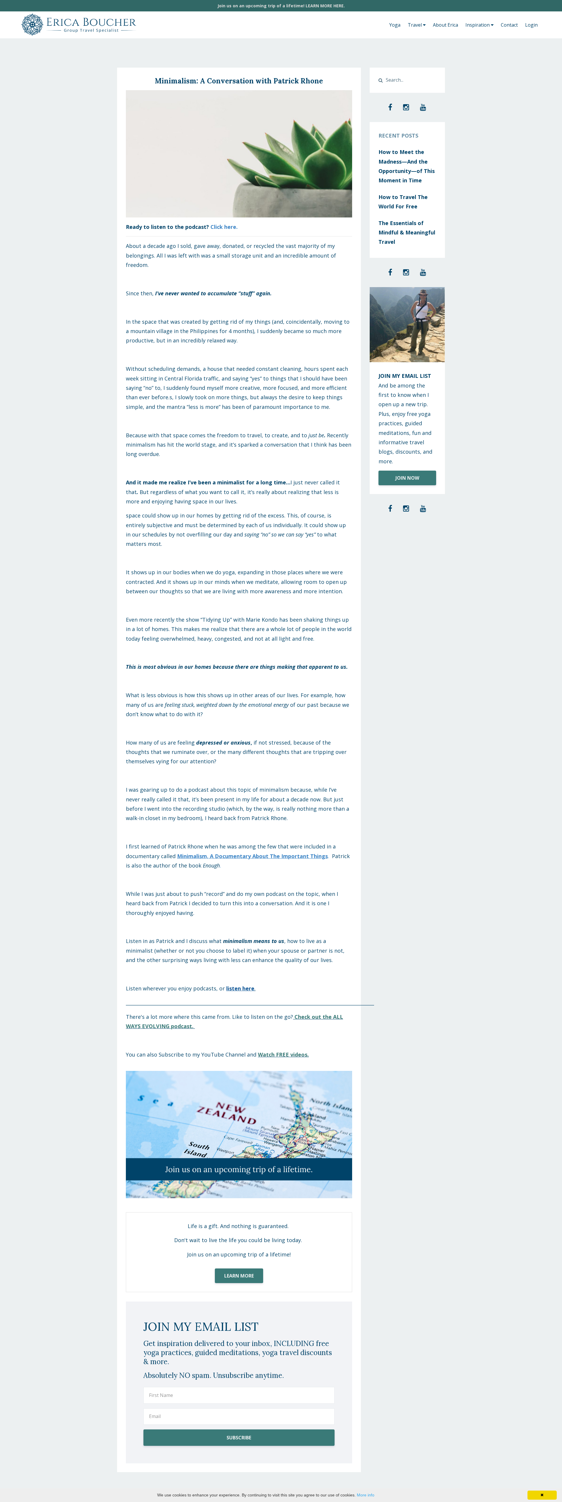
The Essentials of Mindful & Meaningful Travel (406, 233)
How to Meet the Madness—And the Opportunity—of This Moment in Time (406, 166)
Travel (415, 25)
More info (365, 1495)
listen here (240, 988)
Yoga (394, 25)
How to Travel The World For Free (403, 201)
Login (531, 25)
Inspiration (478, 25)
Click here (223, 226)
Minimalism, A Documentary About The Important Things (252, 856)
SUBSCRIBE (239, 1437)
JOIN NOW (407, 478)
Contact (509, 25)
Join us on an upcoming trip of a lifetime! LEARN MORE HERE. (281, 5)
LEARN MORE (239, 1276)
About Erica (445, 25)
